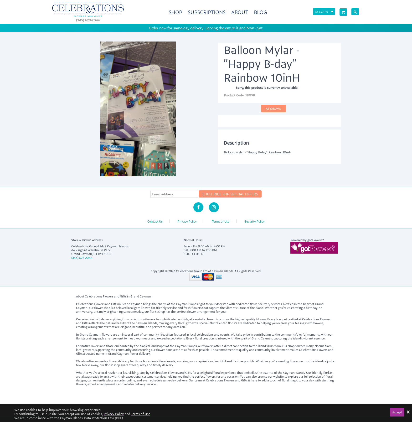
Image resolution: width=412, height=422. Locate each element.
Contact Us (154, 221)
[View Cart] (343, 12)
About (239, 12)
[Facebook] (198, 207)
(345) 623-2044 (88, 20)
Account (322, 12)
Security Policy (255, 221)
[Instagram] (214, 207)
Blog (260, 12)
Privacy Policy (187, 221)
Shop (175, 12)
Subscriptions (207, 12)
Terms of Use (220, 221)
